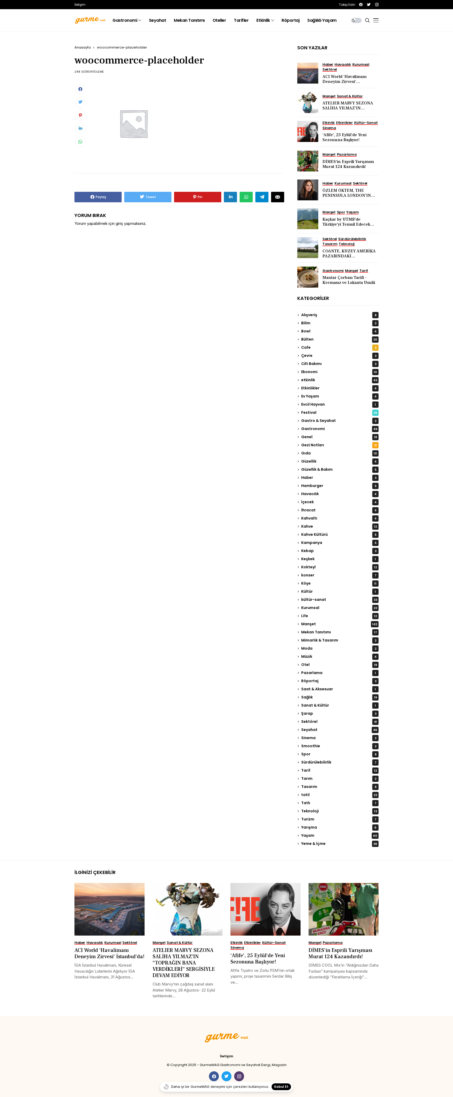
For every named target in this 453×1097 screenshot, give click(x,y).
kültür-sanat (339, 599)
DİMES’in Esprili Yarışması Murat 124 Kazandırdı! (348, 164)
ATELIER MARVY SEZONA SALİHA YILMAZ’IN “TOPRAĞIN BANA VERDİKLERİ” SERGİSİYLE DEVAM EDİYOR (184, 963)
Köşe (338, 583)
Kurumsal (339, 607)
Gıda (339, 453)
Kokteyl (339, 567)
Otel (339, 664)
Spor (338, 754)
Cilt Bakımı (338, 363)
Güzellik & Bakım (338, 469)
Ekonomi (339, 371)
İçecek (338, 502)
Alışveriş (338, 314)
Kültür (338, 591)
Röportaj (338, 680)
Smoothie (338, 746)
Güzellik (338, 461)
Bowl (338, 331)
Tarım (338, 778)
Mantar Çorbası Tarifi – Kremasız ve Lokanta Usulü (348, 280)
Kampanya (338, 542)
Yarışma (338, 827)
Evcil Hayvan (338, 404)
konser (338, 575)
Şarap (338, 713)
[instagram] (377, 4)
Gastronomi (339, 428)
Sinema (338, 737)
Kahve (339, 526)
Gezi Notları (339, 445)
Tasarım (338, 786)
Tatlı (338, 802)
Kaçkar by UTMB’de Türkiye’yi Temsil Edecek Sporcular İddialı (346, 224)
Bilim (338, 323)
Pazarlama (338, 672)
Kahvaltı (338, 518)
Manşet (339, 624)
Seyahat (339, 729)
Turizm (338, 819)
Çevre (338, 355)
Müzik (338, 656)
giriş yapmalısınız (130, 223)
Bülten (339, 339)
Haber (338, 477)
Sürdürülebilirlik (338, 762)
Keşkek (338, 558)
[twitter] (369, 4)
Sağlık (339, 697)
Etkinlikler (338, 388)
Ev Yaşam (338, 396)
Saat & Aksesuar (338, 689)
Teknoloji (339, 811)
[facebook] (361, 4)
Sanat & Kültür (338, 705)
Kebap (338, 550)
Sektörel (339, 721)
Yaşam (339, 835)
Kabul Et (281, 1086)
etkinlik (339, 380)
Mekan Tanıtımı (339, 632)
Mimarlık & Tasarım (338, 640)
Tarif (339, 770)
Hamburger (338, 485)
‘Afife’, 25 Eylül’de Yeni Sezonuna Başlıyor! (344, 137)
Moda (338, 648)
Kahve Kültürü (338, 534)
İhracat (338, 510)
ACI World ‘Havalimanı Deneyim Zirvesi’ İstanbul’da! (344, 81)
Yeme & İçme (339, 843)
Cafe (338, 347)
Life (339, 615)
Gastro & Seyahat (338, 420)
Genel (339, 436)
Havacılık (338, 493)
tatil (339, 794)
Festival (339, 412)
